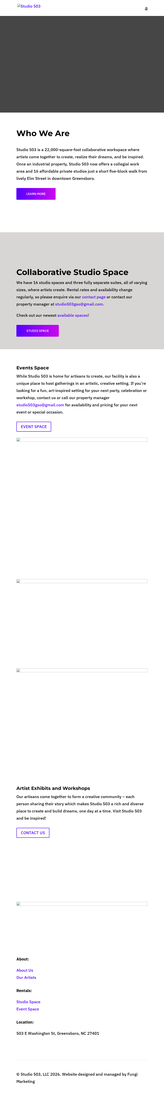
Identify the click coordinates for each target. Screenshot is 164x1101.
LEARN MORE (36, 194)
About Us (24, 970)
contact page (94, 297)
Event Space (27, 1009)
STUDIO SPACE (37, 331)
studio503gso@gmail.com (79, 304)
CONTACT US (33, 832)
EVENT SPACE (34, 426)
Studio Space (28, 1001)
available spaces (72, 315)
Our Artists (26, 977)
